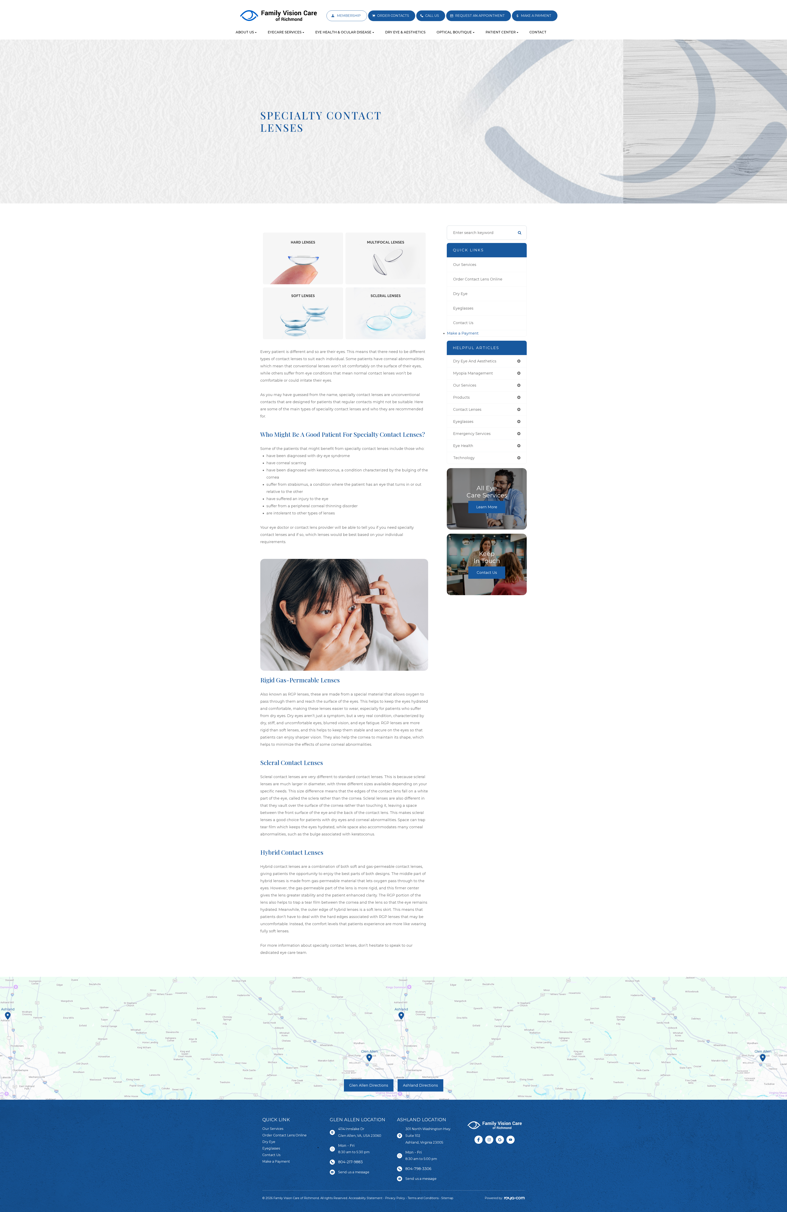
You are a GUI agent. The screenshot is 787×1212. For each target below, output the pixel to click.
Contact (537, 32)
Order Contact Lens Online (477, 279)
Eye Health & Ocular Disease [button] (343, 32)
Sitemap (447, 1198)
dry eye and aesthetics (474, 361)
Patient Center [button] (501, 32)
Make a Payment (463, 333)
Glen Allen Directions (368, 1085)
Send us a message (353, 1172)
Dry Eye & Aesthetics (405, 32)
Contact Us (463, 323)
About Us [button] (245, 32)
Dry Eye (460, 294)
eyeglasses (463, 421)
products (461, 397)
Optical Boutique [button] (454, 32)
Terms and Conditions (423, 1198)
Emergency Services (472, 433)
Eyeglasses (463, 308)
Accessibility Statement (365, 1198)
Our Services (464, 264)
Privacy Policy (395, 1198)
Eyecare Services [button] (284, 32)
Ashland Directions (420, 1085)
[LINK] (333, 13)
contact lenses (467, 409)
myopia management (473, 373)
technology (464, 458)
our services (464, 385)
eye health (463, 446)
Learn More (486, 507)
